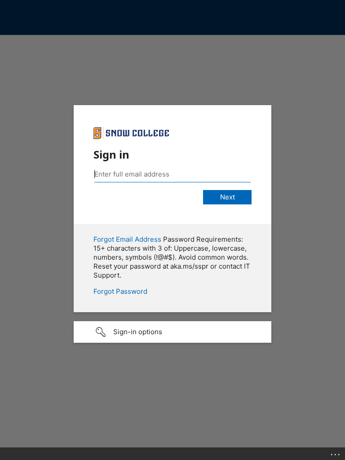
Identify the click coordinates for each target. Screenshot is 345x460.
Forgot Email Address (127, 239)
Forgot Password (120, 291)
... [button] (336, 452)
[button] (172, 332)
